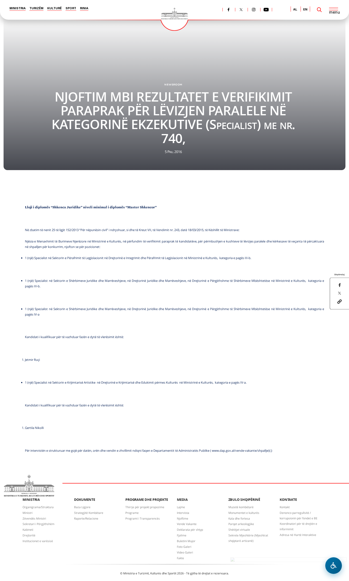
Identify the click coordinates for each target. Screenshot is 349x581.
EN (305, 9)
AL (295, 9)
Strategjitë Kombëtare (88, 513)
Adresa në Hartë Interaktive (298, 535)
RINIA (84, 8)
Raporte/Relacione (86, 518)
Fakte (180, 558)
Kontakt (285, 507)
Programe (132, 513)
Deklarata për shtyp (190, 530)
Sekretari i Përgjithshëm (38, 524)
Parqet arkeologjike (241, 524)
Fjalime (181, 535)
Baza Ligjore (82, 507)
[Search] (319, 10)
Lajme (181, 507)
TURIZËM (36, 8)
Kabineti (28, 530)
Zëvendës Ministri (34, 518)
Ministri (28, 513)
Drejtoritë (29, 535)
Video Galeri (185, 552)
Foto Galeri (184, 547)
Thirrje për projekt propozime (144, 507)
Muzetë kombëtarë (241, 507)
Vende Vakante (187, 524)
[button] (339, 301)
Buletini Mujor (186, 541)
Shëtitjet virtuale (239, 530)
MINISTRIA (17, 8)
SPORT (71, 8)
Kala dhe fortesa (239, 518)
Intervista (183, 513)
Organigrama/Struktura (38, 507)
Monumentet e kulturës (243, 513)
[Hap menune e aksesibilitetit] (333, 565)
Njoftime (182, 518)
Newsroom (173, 84)
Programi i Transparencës (142, 518)
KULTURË (54, 8)
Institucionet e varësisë (38, 541)
